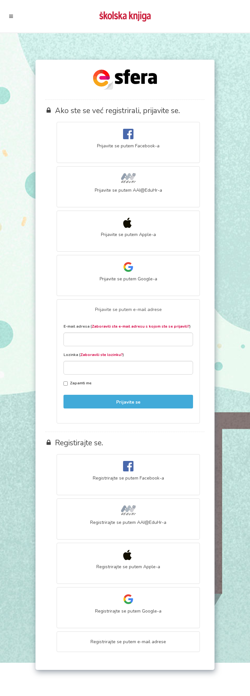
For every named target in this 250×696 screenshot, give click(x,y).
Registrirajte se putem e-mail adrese (128, 642)
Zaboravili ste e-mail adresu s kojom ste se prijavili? (140, 326)
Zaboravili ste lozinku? (101, 354)
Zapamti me (80, 383)
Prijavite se (128, 402)
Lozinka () (93, 354)
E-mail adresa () (127, 326)
